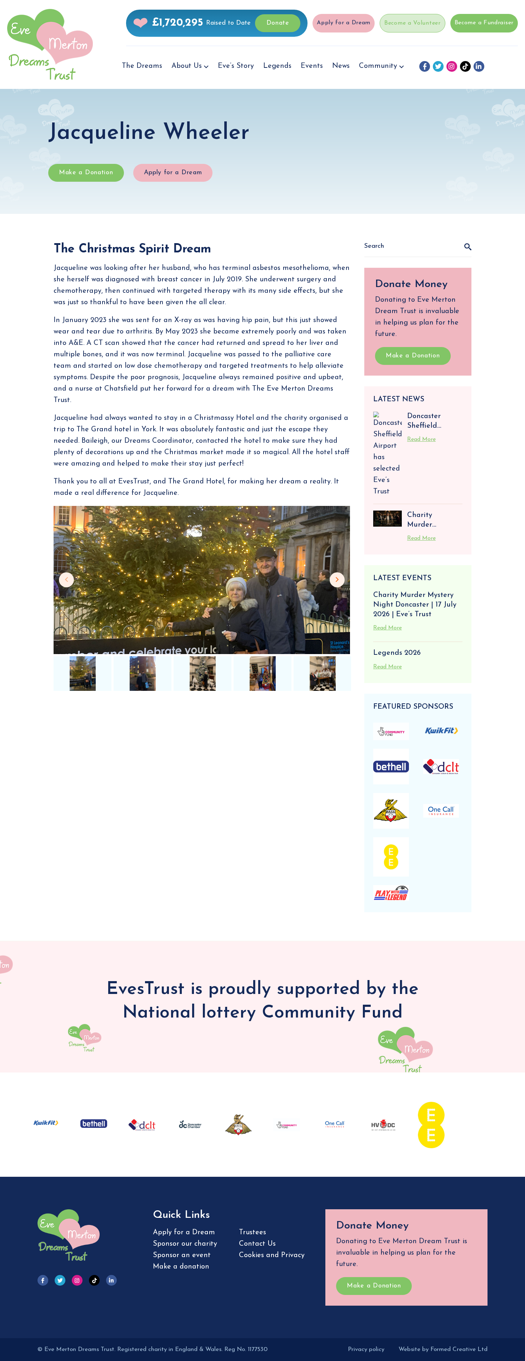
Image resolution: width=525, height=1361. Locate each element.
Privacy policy (366, 1349)
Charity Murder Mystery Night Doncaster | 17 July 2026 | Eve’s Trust (414, 605)
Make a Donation (86, 173)
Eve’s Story (236, 66)
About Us (186, 66)
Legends (277, 66)
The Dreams (142, 66)
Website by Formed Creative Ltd (443, 1349)
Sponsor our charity (185, 1243)
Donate (277, 23)
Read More (421, 439)
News (341, 66)
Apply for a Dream (343, 23)
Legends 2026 (397, 653)
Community (378, 66)
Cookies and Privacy (272, 1255)
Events (312, 66)
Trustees (252, 1232)
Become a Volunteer (412, 23)
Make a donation (181, 1266)
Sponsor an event (182, 1255)
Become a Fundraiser (484, 23)
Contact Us (257, 1243)
